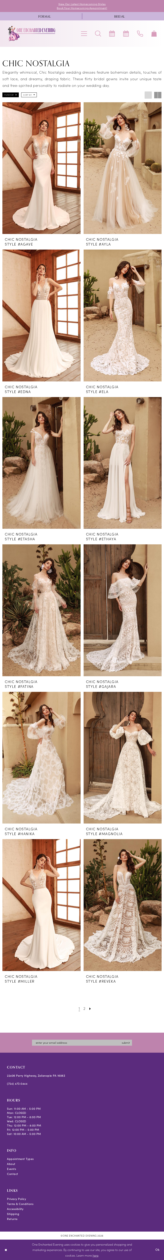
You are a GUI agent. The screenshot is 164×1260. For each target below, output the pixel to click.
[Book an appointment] (112, 33)
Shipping (13, 1214)
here (95, 1255)
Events (11, 1169)
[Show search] (98, 33)
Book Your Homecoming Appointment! (82, 8)
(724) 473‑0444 (17, 1083)
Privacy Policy (16, 1199)
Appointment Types (20, 1159)
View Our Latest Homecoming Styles (82, 4)
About (11, 1164)
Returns (12, 1219)
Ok (157, 1250)
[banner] (32, 33)
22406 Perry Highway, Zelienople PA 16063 (36, 1075)
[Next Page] (90, 1008)
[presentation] (41, 168)
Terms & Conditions (20, 1204)
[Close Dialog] (5, 1249)
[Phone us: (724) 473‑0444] (140, 33)
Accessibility (15, 1209)
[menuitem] (44, 16)
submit (126, 1042)
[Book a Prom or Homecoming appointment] (126, 33)
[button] (84, 33)
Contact (12, 1174)
